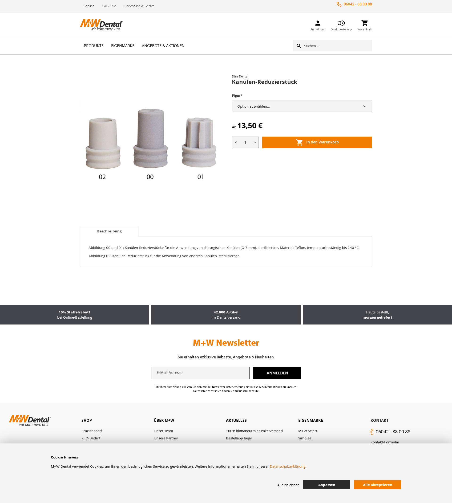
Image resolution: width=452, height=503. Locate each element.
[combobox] (338, 45)
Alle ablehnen (288, 485)
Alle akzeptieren (377, 484)
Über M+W (164, 420)
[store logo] (103, 24)
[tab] (109, 231)
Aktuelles (236, 420)
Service (89, 6)
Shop (86, 420)
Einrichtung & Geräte (139, 6)
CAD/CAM (109, 6)
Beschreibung (109, 231)
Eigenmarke (310, 420)
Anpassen (326, 484)
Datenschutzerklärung (287, 466)
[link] (318, 24)
